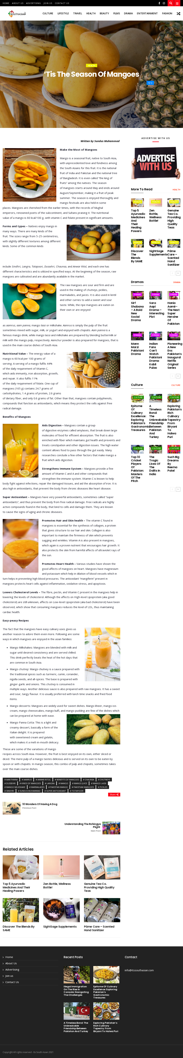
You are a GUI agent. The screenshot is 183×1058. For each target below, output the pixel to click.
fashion (167, 13)
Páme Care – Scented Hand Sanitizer (99, 928)
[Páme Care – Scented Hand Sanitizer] (102, 910)
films (116, 13)
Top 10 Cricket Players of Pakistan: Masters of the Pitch (137, 469)
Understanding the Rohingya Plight (83, 827)
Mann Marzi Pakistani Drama (137, 349)
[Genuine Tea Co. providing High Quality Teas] (102, 867)
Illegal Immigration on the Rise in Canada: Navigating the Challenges (76, 991)
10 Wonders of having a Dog (39, 806)
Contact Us (62, 3)
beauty (104, 13)
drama (128, 13)
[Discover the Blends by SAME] (21, 910)
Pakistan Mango (59, 787)
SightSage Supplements (59, 927)
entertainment (147, 13)
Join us (48, 3)
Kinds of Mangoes (31, 783)
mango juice (80, 783)
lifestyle (63, 13)
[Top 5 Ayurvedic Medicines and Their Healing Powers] (21, 867)
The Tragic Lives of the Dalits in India (154, 465)
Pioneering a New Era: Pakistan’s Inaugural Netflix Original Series (174, 356)
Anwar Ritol (44, 779)
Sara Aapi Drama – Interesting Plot (156, 310)
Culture (48, 13)
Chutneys (105, 779)
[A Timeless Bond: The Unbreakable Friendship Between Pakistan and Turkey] (77, 1011)
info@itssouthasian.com (139, 970)
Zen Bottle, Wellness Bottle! (57, 885)
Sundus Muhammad (30, 790)
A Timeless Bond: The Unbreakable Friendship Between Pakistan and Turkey (158, 421)
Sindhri (10, 790)
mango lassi (99, 783)
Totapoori (77, 790)
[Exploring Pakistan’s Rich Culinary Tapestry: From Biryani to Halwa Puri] (106, 1011)
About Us (17, 3)
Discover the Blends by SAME (18, 928)
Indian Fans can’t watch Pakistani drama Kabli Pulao (155, 356)
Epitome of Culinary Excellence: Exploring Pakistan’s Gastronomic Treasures (140, 418)
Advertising (33, 3)
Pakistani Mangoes (84, 787)
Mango (64, 783)
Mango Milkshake (15, 787)
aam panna (12, 779)
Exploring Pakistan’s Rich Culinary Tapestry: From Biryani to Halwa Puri (174, 421)
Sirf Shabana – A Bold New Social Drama (137, 311)
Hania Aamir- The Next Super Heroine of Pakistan (173, 313)
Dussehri (11, 783)
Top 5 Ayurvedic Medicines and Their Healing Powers (16, 887)
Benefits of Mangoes (68, 779)
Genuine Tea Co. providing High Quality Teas (99, 887)
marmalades (37, 787)
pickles (103, 787)
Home (6, 3)
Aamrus (28, 779)
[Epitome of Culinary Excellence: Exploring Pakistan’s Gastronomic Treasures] (106, 974)
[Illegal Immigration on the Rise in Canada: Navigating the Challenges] (77, 974)
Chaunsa (89, 779)
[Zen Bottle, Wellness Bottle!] (61, 867)
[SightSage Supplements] (61, 910)
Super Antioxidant (56, 790)
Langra (51, 783)
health (90, 13)
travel (77, 13)
